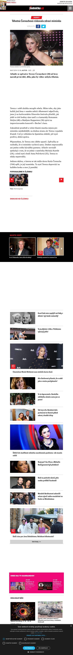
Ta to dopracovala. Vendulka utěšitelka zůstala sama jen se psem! (49, 397)
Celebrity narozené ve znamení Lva (47, 257)
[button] (36, 635)
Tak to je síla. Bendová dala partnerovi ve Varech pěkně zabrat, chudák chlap (48, 413)
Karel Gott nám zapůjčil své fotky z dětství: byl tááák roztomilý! (50, 314)
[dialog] (36, 639)
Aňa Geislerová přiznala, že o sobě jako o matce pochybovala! (50, 380)
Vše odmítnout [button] (43, 648)
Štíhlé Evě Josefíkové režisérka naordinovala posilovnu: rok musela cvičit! (37, 454)
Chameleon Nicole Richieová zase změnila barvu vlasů (32, 372)
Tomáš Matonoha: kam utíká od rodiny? (20, 257)
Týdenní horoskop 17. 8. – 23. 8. (21, 621)
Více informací (38, 633)
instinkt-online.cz (16, 624)
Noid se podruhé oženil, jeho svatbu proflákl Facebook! (48, 479)
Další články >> (36, 542)
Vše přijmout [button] (29, 648)
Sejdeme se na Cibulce (30, 582)
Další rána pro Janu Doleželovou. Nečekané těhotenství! (33, 537)
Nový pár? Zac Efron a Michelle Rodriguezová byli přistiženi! (49, 463)
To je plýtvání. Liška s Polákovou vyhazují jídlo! (49, 330)
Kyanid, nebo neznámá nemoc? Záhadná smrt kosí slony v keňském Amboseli (49, 620)
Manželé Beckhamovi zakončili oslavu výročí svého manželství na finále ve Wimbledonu (50, 496)
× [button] (71, 626)
